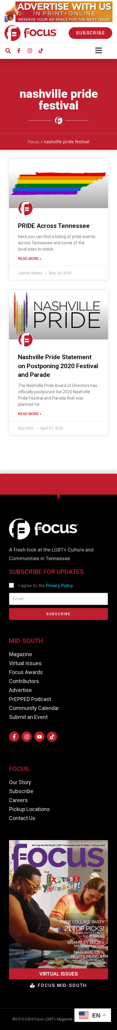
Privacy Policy (59, 585)
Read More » (29, 259)
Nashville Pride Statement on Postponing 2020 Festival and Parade (58, 366)
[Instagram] (30, 51)
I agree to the (45, 585)
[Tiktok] (41, 51)
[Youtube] (39, 737)
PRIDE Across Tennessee (54, 225)
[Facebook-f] (19, 51)
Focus (33, 141)
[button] (8, 51)
